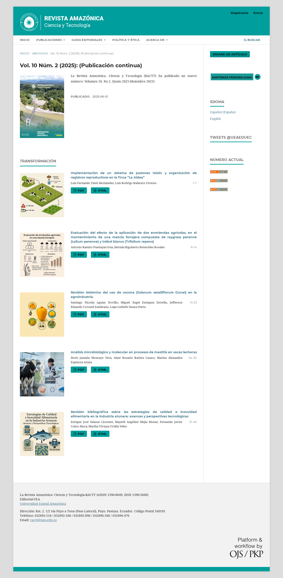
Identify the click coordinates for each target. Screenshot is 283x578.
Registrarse (239, 13)
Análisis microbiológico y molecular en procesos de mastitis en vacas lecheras (134, 352)
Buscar (253, 40)
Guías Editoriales (87, 40)
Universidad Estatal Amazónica (43, 503)
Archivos (40, 53)
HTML (102, 190)
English (215, 119)
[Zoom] (236, 81)
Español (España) (223, 112)
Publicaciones (49, 40)
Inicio (25, 40)
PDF (80, 190)
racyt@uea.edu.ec (43, 520)
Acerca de (155, 40)
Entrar (258, 13)
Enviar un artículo (230, 54)
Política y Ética (126, 40)
